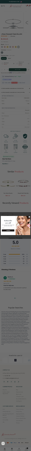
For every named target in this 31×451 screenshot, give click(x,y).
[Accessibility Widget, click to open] (28, 225)
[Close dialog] (29, 217)
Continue (8, 230)
